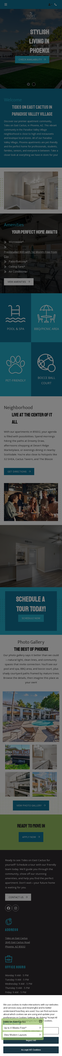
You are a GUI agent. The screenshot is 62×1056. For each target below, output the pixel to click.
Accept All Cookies (31, 1049)
